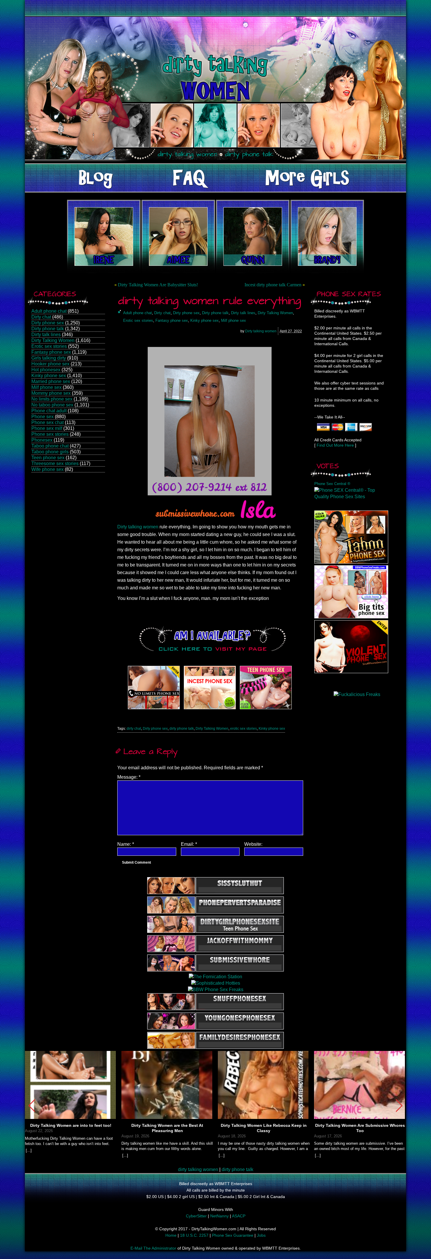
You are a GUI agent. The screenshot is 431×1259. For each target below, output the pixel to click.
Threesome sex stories (55, 463)
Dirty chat (41, 316)
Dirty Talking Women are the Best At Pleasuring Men (167, 1128)
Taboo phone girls (50, 451)
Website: (253, 844)
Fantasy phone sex (51, 352)
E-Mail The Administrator (153, 1248)
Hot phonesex (45, 369)
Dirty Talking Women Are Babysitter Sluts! (158, 284)
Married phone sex (50, 381)
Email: (189, 844)
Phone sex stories (50, 434)
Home (171, 1235)
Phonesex (41, 440)
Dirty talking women (260, 331)
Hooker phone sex (50, 363)
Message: (128, 777)
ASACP (238, 1216)
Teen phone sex (48, 457)
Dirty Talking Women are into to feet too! (70, 1125)
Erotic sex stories (49, 346)
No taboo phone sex (52, 404)
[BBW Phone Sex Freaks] (351, 616)
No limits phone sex (51, 399)
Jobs (261, 1235)
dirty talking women (198, 1169)
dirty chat (134, 729)
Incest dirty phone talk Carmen (273, 284)
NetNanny (219, 1216)
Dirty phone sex (47, 322)
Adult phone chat (49, 311)
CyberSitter (196, 1216)
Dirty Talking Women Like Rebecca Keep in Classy (264, 1128)
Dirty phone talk (47, 328)
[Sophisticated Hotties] (351, 561)
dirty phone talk (181, 729)
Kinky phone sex (48, 375)
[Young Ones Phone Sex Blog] (265, 709)
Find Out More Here (335, 445)
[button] (399, 1105)
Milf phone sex (46, 387)
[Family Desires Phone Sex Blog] (209, 709)
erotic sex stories (243, 729)
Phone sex (42, 416)
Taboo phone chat (50, 445)
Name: (125, 844)
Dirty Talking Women (52, 340)
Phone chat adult (49, 410)
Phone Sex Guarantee (232, 1235)
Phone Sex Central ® (332, 484)
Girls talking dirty (48, 357)
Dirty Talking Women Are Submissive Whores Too (360, 1128)
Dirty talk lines (46, 334)
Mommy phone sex (51, 393)
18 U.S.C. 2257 (194, 1235)
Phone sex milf (46, 428)
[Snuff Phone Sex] (351, 671)
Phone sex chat (47, 422)
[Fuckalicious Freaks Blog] (153, 709)
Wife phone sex (47, 469)
